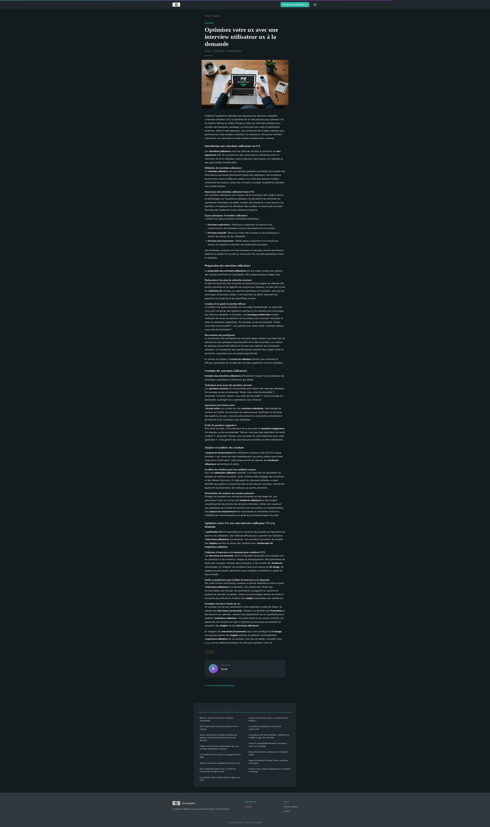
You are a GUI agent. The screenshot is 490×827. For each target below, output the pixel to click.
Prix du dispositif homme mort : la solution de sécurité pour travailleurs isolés (218, 770)
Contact (287, 811)
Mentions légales (291, 807)
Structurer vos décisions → (295, 4)
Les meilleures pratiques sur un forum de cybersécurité (265, 727)
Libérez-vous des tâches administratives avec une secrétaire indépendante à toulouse (219, 747)
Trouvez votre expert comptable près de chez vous (220, 763)
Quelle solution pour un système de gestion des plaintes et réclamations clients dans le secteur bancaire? (218, 737)
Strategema (188, 803)
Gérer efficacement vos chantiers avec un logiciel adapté (268, 753)
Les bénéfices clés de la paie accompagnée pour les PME (220, 755)
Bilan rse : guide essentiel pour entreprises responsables (216, 719)
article (208, 642)
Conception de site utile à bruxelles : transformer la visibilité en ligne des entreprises (269, 736)
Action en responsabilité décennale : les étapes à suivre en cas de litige (268, 744)
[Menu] (314, 5)
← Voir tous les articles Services (220, 685)
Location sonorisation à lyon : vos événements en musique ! (268, 719)
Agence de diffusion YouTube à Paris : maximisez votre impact (268, 761)
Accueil (207, 16)
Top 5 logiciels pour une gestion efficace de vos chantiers (219, 727)
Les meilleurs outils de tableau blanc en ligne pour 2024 (220, 778)
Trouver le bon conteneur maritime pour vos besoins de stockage (269, 770)
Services (216, 16)
